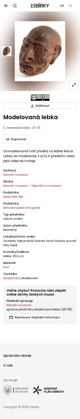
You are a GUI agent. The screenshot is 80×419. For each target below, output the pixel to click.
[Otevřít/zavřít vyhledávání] (14, 5)
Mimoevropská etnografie (21, 208)
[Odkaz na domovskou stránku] (40, 6)
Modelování (11, 278)
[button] (61, 5)
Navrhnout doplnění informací (37, 317)
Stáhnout (42, 106)
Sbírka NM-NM (13, 197)
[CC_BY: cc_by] (40, 97)
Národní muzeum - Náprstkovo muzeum (32, 186)
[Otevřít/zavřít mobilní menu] (5, 5)
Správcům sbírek (17, 355)
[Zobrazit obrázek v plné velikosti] (73, 84)
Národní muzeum (15, 175)
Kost (6, 267)
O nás (8, 365)
